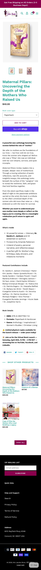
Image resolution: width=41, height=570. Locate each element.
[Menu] (37, 13)
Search (8, 498)
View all (20, 442)
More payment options (20, 135)
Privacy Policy (11, 505)
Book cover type (9, 111)
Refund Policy (11, 517)
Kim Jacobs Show (19, 562)
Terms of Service (12, 511)
